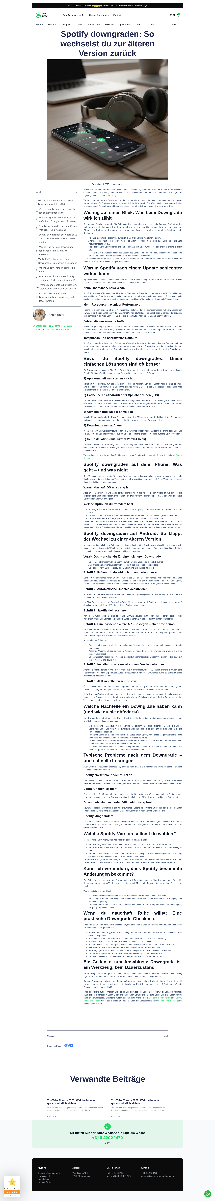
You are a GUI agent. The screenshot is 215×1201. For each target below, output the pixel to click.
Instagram (66, 24)
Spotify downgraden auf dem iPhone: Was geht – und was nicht (58, 228)
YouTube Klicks (168, 1001)
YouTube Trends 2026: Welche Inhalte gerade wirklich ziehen (71, 1102)
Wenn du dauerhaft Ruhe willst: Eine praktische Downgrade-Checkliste (59, 287)
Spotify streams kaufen (74, 15)
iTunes (139, 24)
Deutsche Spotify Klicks (159, 998)
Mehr (174, 24)
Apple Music (125, 24)
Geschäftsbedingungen (49, 1173)
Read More (52, 1117)
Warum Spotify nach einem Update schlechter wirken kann (57, 211)
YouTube (52, 24)
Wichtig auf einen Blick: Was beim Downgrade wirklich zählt (55, 202)
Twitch (150, 24)
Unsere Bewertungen (99, 15)
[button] (77, 192)
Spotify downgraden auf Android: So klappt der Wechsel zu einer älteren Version (58, 238)
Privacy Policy (44, 1182)
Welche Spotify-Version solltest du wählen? (57, 269)
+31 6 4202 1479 (107, 1137)
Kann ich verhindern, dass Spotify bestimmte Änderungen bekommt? (57, 278)
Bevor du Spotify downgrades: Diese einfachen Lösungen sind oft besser (58, 219)
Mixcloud (109, 24)
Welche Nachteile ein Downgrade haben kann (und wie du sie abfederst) (56, 251)
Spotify (39, 24)
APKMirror (131, 635)
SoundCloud (94, 24)
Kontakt (117, 15)
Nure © (42, 1167)
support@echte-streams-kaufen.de (157, 1176)
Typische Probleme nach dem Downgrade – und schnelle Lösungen (57, 261)
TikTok (79, 24)
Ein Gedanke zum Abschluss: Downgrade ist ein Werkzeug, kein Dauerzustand (57, 297)
